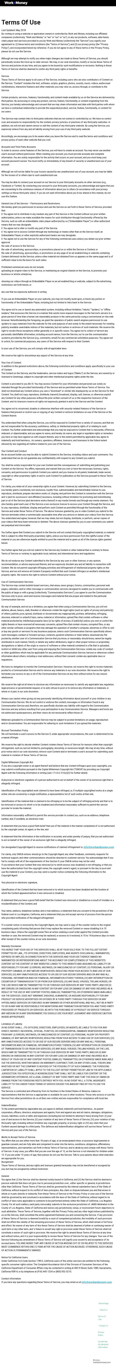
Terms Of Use (102, 1317)
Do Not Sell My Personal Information (103, 1344)
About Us (103, 1310)
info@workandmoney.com (99, 847)
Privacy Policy (101, 1333)
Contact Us (103, 1326)
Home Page (103, 1303)
